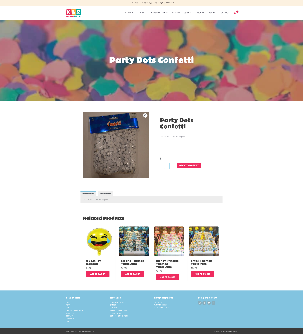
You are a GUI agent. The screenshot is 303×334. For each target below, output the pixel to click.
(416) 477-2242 (167, 3)
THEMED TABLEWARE (162, 308)
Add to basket (189, 165)
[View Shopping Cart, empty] (235, 13)
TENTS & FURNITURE (118, 310)
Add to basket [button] (97, 274)
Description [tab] (88, 193)
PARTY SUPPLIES (160, 305)
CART (68, 321)
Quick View (99, 256)
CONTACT (69, 316)
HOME (68, 302)
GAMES (113, 305)
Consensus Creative (230, 331)
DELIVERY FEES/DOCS (74, 310)
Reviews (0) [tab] (105, 193)
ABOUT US (70, 313)
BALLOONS (158, 302)
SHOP (68, 308)
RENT (68, 305)
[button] (145, 115)
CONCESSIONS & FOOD (119, 316)
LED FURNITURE (116, 313)
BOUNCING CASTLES (118, 302)
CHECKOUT (70, 319)
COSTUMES (114, 308)
